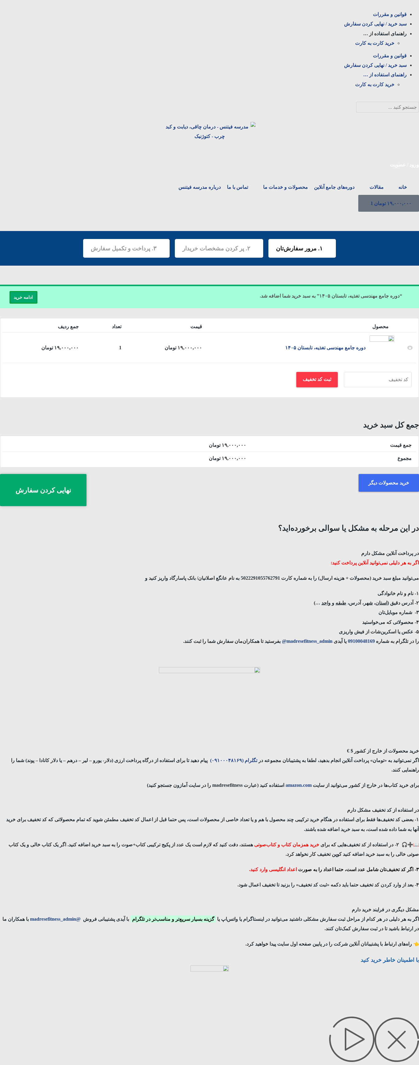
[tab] (209, 548)
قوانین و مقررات (390, 14)
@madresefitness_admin (55, 919)
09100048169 (361, 641)
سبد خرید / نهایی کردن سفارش (375, 23)
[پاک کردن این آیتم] (410, 347)
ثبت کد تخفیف (317, 379)
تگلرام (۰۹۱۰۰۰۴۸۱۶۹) (233, 760)
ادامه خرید (23, 297)
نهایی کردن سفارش (43, 490)
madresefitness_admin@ (308, 641)
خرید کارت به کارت (374, 43)
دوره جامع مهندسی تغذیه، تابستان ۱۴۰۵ (325, 347)
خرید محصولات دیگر (388, 482)
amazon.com (298, 785)
